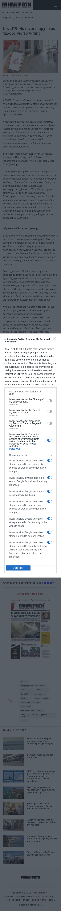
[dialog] (30, 455)
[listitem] (30, 393)
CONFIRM (18, 568)
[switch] (49, 400)
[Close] (55, 339)
